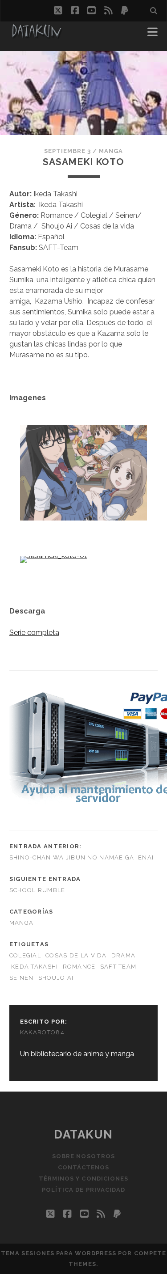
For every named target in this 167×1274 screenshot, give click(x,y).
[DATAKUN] (36, 35)
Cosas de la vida (75, 955)
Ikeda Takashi (33, 966)
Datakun (83, 1134)
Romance (79, 966)
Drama (123, 955)
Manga (111, 151)
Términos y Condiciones (83, 1178)
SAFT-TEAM (118, 966)
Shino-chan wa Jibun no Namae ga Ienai (81, 857)
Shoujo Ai (56, 977)
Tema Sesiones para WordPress (58, 1253)
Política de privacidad (83, 1189)
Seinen (21, 977)
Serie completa (34, 632)
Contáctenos (83, 1167)
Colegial (25, 955)
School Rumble (37, 890)
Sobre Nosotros (83, 1156)
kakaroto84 (42, 1032)
